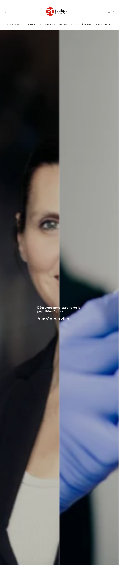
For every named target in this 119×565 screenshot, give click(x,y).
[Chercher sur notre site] (5, 12)
